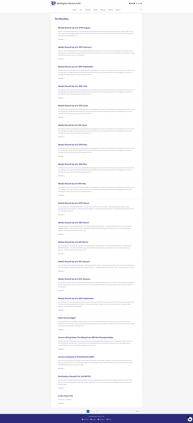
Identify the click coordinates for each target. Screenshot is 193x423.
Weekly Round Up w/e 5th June (72, 125)
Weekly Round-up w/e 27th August (74, 28)
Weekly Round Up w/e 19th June (73, 105)
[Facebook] (129, 3)
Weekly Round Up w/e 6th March (73, 242)
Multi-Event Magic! (67, 318)
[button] (141, 10)
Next (138, 411)
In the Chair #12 (65, 396)
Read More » (61, 40)
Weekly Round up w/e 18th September (75, 67)
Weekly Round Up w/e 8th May (72, 183)
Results (102, 10)
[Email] (141, 3)
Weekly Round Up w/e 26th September (76, 298)
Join (80, 10)
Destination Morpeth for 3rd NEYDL (74, 376)
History (110, 10)
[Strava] (136, 3)
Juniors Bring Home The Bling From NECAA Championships (85, 337)
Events (95, 10)
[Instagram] (134, 3)
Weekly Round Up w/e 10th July (72, 86)
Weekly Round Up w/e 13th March (73, 222)
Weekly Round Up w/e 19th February (75, 47)
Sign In (118, 10)
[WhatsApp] (138, 3)
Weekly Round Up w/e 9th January (74, 261)
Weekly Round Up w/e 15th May (72, 164)
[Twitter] (132, 3)
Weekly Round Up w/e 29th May (72, 145)
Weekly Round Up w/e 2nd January (74, 279)
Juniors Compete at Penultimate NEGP (76, 357)
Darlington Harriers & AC (69, 3)
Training (87, 10)
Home (75, 10)
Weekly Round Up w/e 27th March (73, 203)
